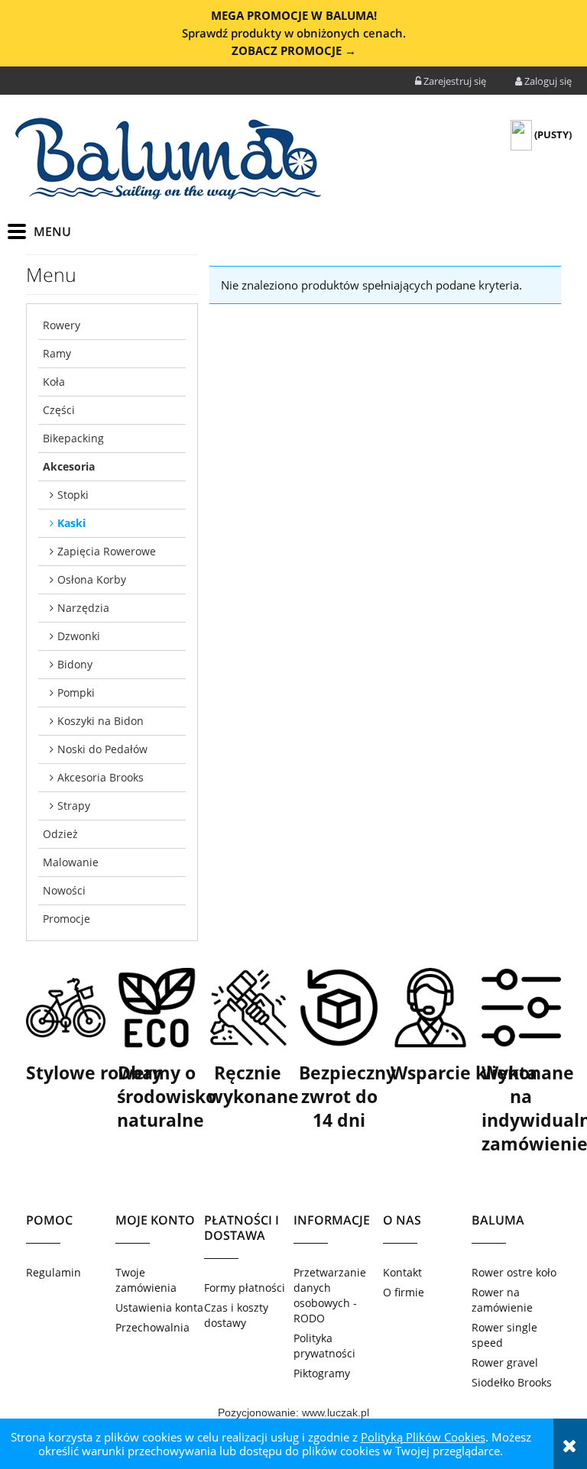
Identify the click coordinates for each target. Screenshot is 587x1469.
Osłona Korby (91, 579)
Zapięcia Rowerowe (106, 551)
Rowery (61, 325)
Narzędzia (83, 607)
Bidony (74, 664)
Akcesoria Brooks (100, 777)
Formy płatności (244, 1287)
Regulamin (53, 1272)
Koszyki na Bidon (100, 720)
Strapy (73, 805)
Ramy (57, 353)
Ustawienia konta (159, 1307)
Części (59, 410)
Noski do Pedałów (102, 749)
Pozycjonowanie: (260, 1412)
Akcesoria (69, 466)
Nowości (64, 890)
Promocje (66, 918)
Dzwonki (78, 636)
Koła (54, 381)
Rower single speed (504, 1335)
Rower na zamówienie (502, 1300)
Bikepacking (73, 438)
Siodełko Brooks (512, 1382)
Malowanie (71, 862)
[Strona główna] (168, 158)
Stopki (73, 494)
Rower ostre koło (514, 1272)
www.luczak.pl (335, 1412)
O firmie (403, 1292)
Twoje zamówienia (146, 1280)
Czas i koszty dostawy (236, 1315)
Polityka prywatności (324, 1346)
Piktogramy (322, 1373)
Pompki (76, 692)
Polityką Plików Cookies (423, 1437)
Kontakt (402, 1272)
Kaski (71, 523)
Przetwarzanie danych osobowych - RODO (330, 1295)
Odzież (60, 834)
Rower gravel (505, 1362)
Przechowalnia (152, 1327)
